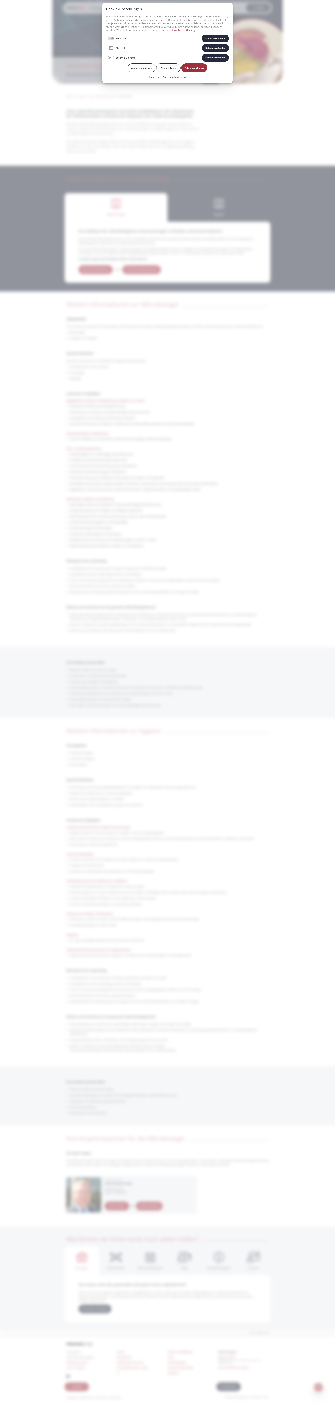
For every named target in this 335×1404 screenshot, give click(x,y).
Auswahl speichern (141, 67)
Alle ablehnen (168, 67)
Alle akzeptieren (194, 67)
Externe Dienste (125, 57)
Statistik (121, 48)
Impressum (155, 77)
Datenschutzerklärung (182, 30)
